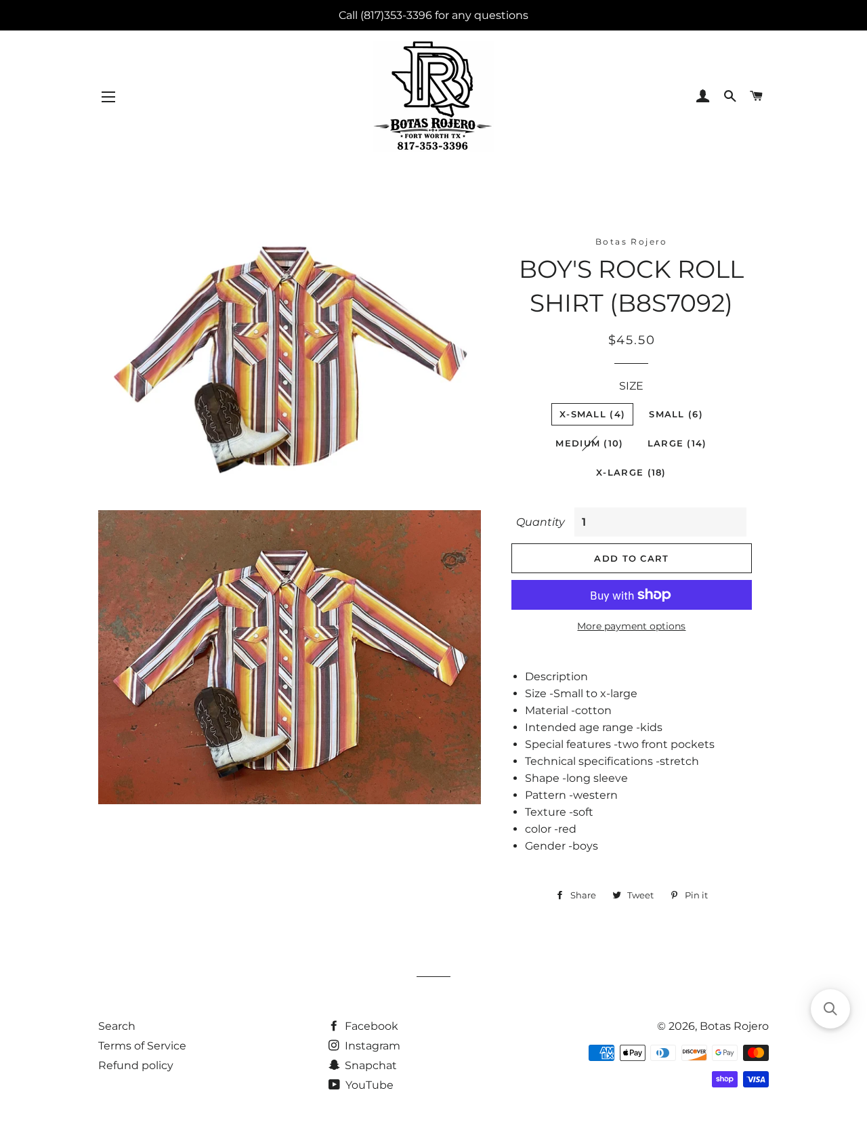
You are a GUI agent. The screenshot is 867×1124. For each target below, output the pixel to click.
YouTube (368, 1085)
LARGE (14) (677, 443)
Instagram (371, 1045)
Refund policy (135, 1065)
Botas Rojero (734, 1026)
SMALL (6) (676, 414)
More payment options (631, 626)
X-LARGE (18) (631, 472)
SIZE (631, 385)
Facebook (370, 1026)
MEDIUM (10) (589, 443)
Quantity (540, 522)
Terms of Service (142, 1045)
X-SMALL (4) (592, 414)
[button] (830, 1008)
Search (116, 1026)
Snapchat (369, 1065)
